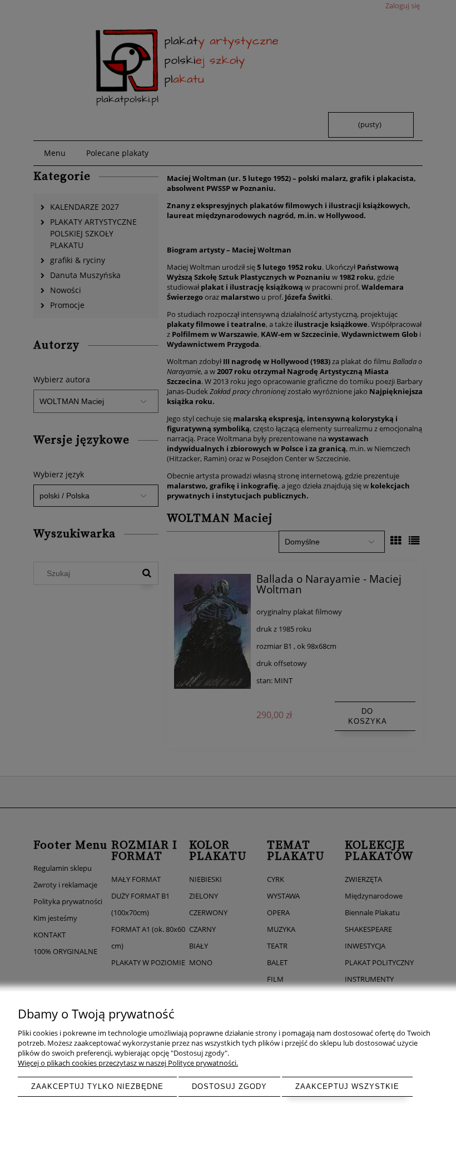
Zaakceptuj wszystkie (347, 1086)
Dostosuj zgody (229, 1086)
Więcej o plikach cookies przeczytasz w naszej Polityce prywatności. (128, 1063)
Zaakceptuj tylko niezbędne (97, 1086)
